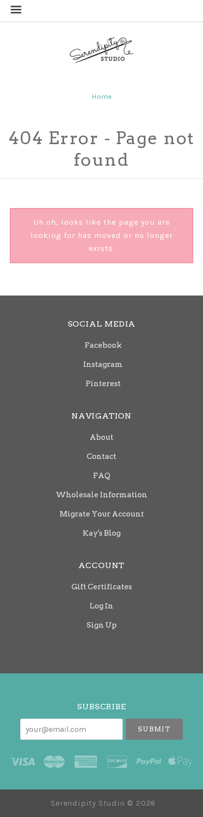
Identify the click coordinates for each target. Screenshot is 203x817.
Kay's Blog (102, 533)
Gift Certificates (101, 586)
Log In (101, 606)
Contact (101, 456)
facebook (103, 345)
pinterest (103, 383)
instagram (103, 364)
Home (102, 96)
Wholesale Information (101, 494)
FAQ (101, 475)
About (101, 437)
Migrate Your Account (102, 514)
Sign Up (102, 625)
